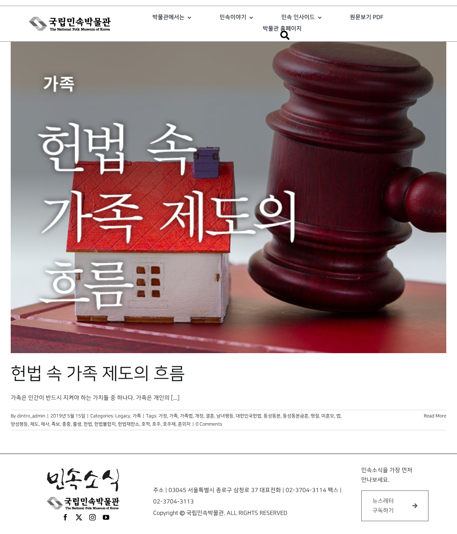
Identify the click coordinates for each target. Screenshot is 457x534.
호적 (145, 424)
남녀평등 (224, 415)
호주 (156, 424)
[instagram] (92, 517)
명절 (315, 415)
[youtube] (106, 517)
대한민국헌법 (248, 415)
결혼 (210, 415)
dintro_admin (31, 415)
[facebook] (65, 517)
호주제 (169, 424)
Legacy (122, 415)
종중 (66, 424)
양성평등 (19, 424)
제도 (34, 424)
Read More (435, 415)
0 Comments (209, 424)
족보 (55, 424)
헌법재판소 (128, 424)
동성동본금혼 (295, 415)
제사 (45, 424)
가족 (136, 415)
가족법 (186, 415)
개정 (199, 415)
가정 (163, 415)
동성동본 (272, 415)
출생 (77, 424)
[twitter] (79, 517)
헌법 (88, 424)
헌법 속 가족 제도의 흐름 (98, 374)
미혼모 (327, 415)
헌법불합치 (105, 424)
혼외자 (184, 424)
